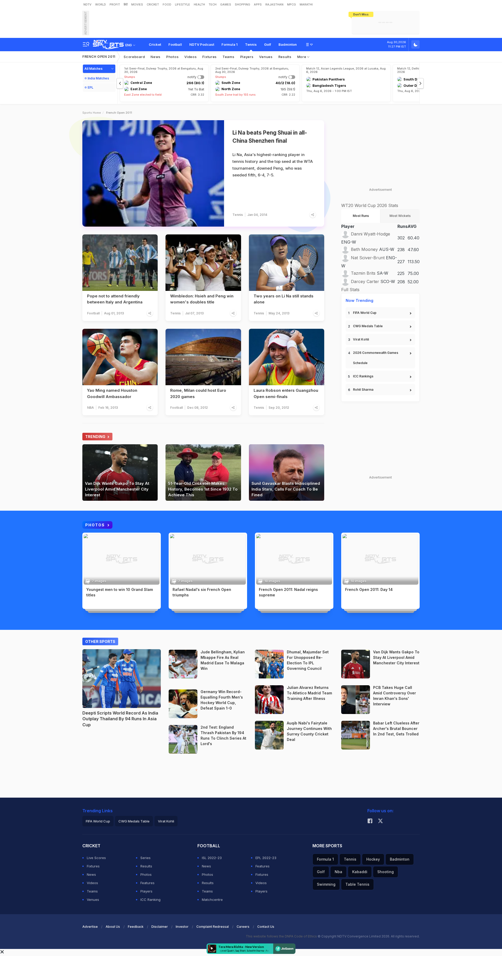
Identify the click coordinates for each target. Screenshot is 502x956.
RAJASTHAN (274, 4)
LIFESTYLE (182, 4)
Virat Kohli (361, 339)
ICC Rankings (363, 376)
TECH (212, 4)
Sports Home (91, 112)
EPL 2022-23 (265, 858)
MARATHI (306, 4)
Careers (243, 927)
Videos (190, 57)
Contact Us (265, 927)
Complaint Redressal (212, 927)
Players (146, 891)
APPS (258, 4)
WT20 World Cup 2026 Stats (369, 205)
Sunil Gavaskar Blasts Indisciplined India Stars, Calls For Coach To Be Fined (286, 489)
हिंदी (126, 4)
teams (229, 57)
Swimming (326, 884)
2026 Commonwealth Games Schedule (375, 358)
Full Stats (350, 289)
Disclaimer (159, 927)
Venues (265, 57)
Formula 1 (229, 44)
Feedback (136, 927)
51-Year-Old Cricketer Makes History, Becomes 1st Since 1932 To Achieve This (203, 489)
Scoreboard (134, 57)
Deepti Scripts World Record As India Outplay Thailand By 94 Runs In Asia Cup (120, 718)
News (156, 57)
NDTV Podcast (201, 44)
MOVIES (137, 4)
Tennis (251, 44)
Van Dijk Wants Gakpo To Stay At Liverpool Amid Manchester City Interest (117, 489)
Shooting (385, 871)
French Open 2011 (98, 57)
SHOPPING (242, 4)
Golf (267, 44)
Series (145, 858)
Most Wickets (400, 216)
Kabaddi (359, 871)
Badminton (287, 44)
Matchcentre (212, 899)
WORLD (100, 4)
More (302, 57)
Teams (92, 891)
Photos (172, 57)
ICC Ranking (150, 899)
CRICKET (153, 4)
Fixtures (209, 57)
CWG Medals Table (368, 326)
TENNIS (91, 601)
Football (175, 44)
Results (285, 57)
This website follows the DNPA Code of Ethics (282, 936)
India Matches (98, 78)
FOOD (167, 4)
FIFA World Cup (364, 313)
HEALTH (199, 4)
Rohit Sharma (363, 389)
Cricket (155, 44)
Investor (182, 927)
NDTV (87, 4)
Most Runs (361, 216)
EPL (90, 87)
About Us (113, 927)
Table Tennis (357, 884)
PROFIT (115, 4)
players (247, 57)
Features (147, 883)
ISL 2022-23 (212, 858)
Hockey (206, 715)
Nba (338, 871)
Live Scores (96, 858)
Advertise (90, 927)
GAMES (225, 4)
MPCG (291, 4)
